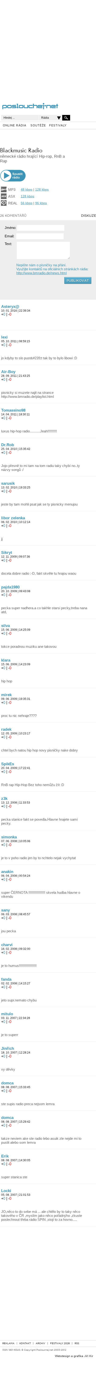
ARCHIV (40, 1343)
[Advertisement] (48, 48)
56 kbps (26, 203)
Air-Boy (8, 372)
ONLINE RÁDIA (14, 125)
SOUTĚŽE (38, 125)
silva (5, 625)
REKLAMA (8, 1343)
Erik (5, 1156)
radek (6, 729)
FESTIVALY (58, 125)
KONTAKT (25, 1343)
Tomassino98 (13, 410)
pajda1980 (10, 587)
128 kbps (42, 189)
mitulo (7, 1014)
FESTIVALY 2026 (60, 1343)
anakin (7, 871)
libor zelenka (13, 518)
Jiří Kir (88, 1356)
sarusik (8, 483)
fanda (6, 979)
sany (5, 910)
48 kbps (26, 189)
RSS (77, 1343)
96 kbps (41, 203)
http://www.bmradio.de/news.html (41, 273)
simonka (9, 837)
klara (5, 660)
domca (7, 1083)
